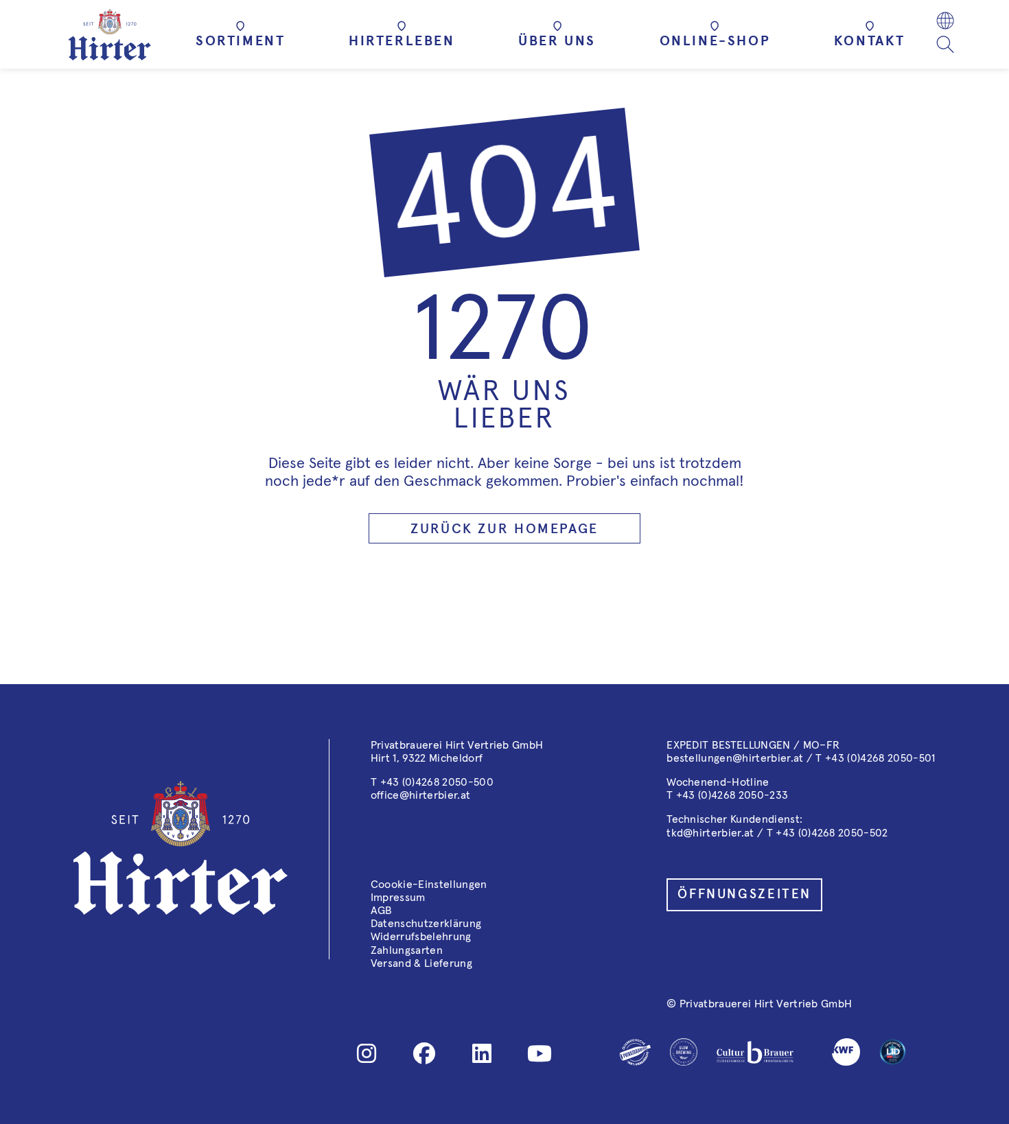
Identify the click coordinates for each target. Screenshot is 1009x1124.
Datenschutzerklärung (426, 923)
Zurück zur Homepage (504, 529)
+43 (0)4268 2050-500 (437, 782)
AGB (382, 910)
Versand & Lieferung (421, 963)
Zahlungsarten (407, 950)
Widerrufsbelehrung (421, 936)
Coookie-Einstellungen (429, 884)
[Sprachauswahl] (945, 22)
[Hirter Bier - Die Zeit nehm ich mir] (110, 34)
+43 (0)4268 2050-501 (880, 758)
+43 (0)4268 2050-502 (832, 833)
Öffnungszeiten (744, 894)
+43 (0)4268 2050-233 (732, 795)
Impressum (398, 897)
